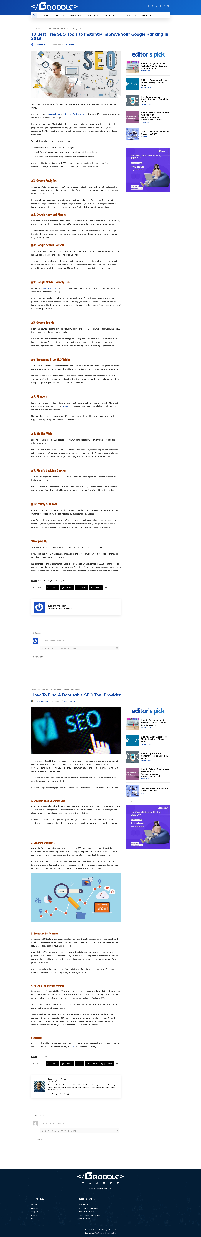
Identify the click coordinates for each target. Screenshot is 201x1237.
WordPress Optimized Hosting (104, 1233)
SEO (50, 29)
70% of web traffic (49, 288)
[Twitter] (164, 6)
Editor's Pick (146, 71)
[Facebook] (148, 6)
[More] (105, 587)
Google (72, 44)
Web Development (42, 29)
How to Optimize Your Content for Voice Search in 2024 (154, 99)
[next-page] (131, 144)
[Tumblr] (160, 6)
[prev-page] (127, 144)
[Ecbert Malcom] (33, 44)
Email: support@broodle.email (100, 1188)
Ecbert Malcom (42, 44)
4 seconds (67, 406)
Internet (144, 136)
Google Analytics (46, 180)
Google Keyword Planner (52, 214)
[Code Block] (65, 648)
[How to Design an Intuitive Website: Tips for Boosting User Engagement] (132, 67)
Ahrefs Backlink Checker (52, 470)
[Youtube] (168, 6)
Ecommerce (145, 122)
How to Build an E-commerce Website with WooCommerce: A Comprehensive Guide (155, 116)
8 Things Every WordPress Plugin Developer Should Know (154, 82)
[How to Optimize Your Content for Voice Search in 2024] (132, 100)
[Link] (68, 648)
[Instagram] (152, 6)
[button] (34, 15)
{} (71, 648)
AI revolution (54, 114)
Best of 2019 (41, 581)
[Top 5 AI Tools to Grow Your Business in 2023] (132, 134)
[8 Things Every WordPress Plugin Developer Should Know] (132, 84)
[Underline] (48, 648)
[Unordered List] (58, 648)
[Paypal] (118, 1183)
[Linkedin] (156, 6)
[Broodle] (64, 6)
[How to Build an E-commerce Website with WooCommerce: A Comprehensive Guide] (132, 117)
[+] (74, 648)
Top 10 (62, 581)
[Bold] (42, 648)
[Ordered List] (55, 648)
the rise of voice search (75, 114)
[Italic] (45, 648)
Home (33, 29)
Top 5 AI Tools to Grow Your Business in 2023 (155, 132)
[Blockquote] (62, 648)
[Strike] (52, 648)
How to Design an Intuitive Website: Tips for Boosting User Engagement (154, 65)
